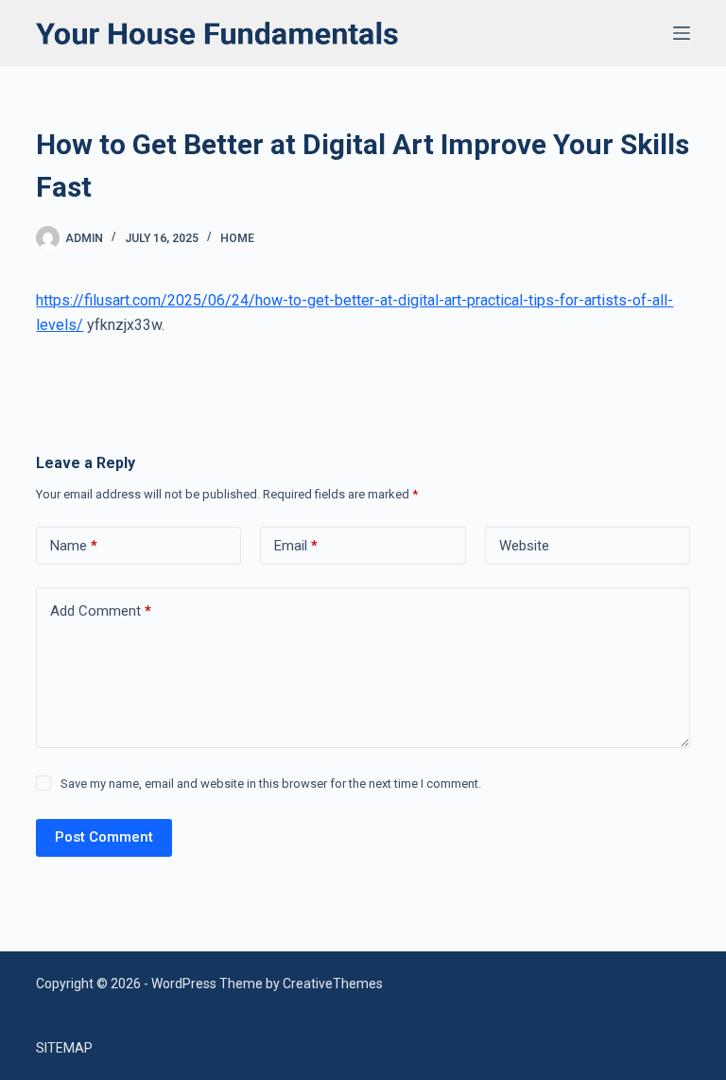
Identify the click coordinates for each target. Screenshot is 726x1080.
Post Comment (104, 836)
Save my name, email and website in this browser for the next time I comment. (270, 783)
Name (73, 545)
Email (296, 545)
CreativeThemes (333, 983)
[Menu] (681, 33)
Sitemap (64, 1047)
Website (524, 545)
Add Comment (100, 610)
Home (237, 238)
